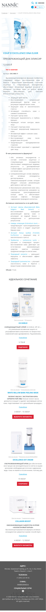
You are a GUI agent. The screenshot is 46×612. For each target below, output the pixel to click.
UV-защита (28, 320)
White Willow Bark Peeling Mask (23, 393)
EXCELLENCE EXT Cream (23, 460)
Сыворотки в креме (28, 518)
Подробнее (23, 338)
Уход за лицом (18, 320)
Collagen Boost (23, 521)
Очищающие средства (28, 390)
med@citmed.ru (23, 584)
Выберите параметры (23, 417)
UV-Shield (23, 323)
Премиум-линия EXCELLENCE (28, 457)
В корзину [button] (23, 484)
